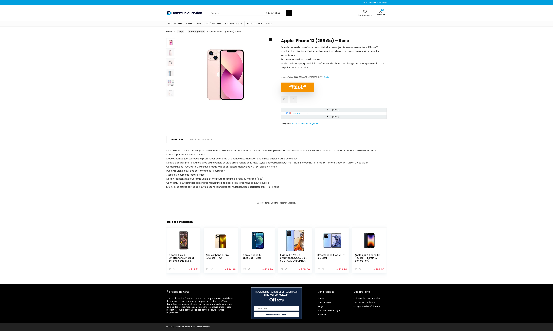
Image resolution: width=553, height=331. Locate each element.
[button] (270, 39)
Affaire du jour (254, 23)
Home (169, 31)
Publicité (322, 314)
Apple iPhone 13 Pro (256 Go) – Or (217, 256)
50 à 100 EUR (175, 23)
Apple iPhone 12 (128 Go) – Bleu (252, 256)
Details (326, 77)
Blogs (320, 306)
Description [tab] (176, 139)
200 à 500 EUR (213, 23)
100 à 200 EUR (193, 23)
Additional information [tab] (201, 139)
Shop (180, 31)
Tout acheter (324, 302)
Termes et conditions (364, 302)
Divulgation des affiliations (367, 306)
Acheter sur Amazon (297, 87)
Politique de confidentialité (367, 298)
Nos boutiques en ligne (329, 310)
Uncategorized (196, 31)
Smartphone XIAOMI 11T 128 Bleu (331, 256)
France (296, 113)
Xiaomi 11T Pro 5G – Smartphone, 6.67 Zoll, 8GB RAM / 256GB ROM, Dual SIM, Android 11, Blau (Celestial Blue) (293, 260)
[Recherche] (289, 13)
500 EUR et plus (234, 23)
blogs (269, 23)
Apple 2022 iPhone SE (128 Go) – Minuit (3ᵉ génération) (367, 257)
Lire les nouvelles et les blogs (374, 2)
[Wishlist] (365, 12)
